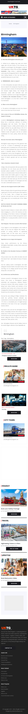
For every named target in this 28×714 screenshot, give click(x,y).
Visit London (4, 671)
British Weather (4, 689)
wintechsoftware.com (17, 711)
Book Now (14, 358)
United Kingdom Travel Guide (14, 1)
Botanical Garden (17, 155)
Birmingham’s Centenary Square (16, 120)
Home (10, 23)
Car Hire (4, 409)
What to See (4, 678)
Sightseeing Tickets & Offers (10, 543)
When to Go (3, 687)
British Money (4, 658)
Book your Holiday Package (10, 509)
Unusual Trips (4, 660)
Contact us (8, 648)
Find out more (14, 548)
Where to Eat (4, 693)
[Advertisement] (14, 463)
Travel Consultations (5, 662)
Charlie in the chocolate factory (12, 96)
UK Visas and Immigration (7, 675)
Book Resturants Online (9, 578)
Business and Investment (7, 655)
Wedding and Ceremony (6, 664)
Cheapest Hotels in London (9, 355)
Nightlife (3, 691)
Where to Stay (4, 680)
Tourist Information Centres (7, 695)
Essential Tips (4, 673)
